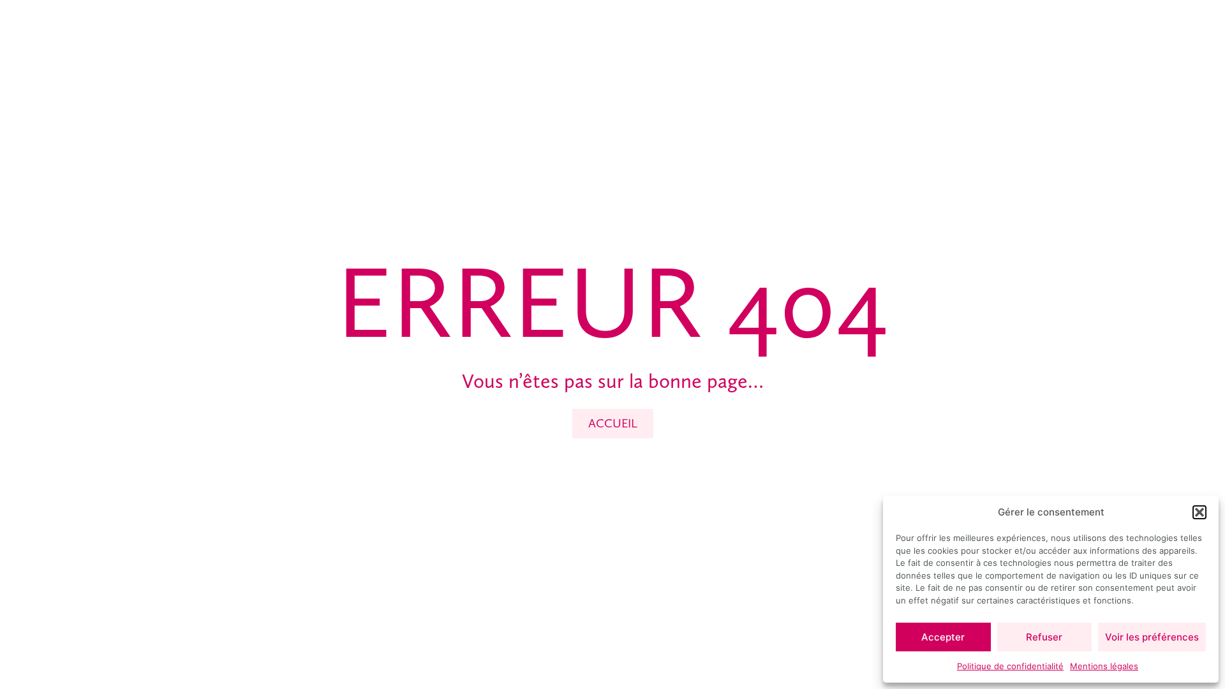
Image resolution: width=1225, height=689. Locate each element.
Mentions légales (1104, 666)
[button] (1199, 512)
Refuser (1044, 637)
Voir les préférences (1152, 637)
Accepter (943, 637)
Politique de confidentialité (1010, 666)
